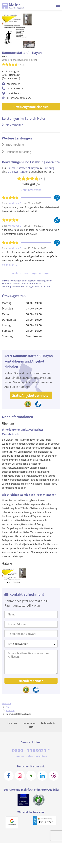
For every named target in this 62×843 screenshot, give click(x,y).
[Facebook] (9, 776)
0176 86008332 (15, 88)
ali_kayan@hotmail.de (19, 97)
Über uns (12, 723)
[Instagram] (20, 776)
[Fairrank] (54, 776)
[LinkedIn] (42, 776)
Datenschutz (48, 723)
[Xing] (31, 776)
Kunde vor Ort (16, 203)
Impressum (29, 723)
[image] (16, 575)
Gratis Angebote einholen (31, 107)
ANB (31, 727)
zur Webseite (14, 93)
